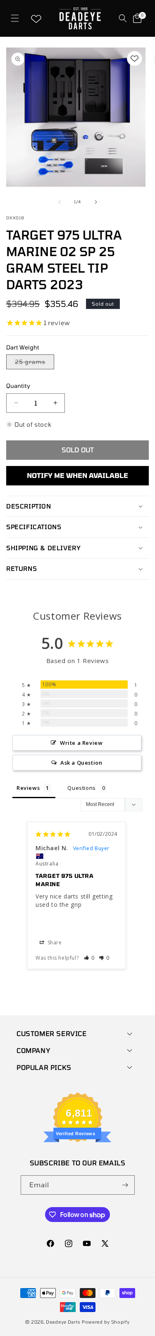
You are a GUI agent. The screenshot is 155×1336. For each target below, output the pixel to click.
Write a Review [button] (81, 742)
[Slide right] (96, 202)
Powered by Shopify (106, 1321)
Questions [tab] (81, 788)
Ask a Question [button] (81, 762)
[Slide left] (59, 202)
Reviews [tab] (28, 788)
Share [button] (54, 942)
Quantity (18, 385)
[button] (14, 18)
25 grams (34, 363)
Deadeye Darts (63, 1321)
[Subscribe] (125, 1185)
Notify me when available (77, 475)
